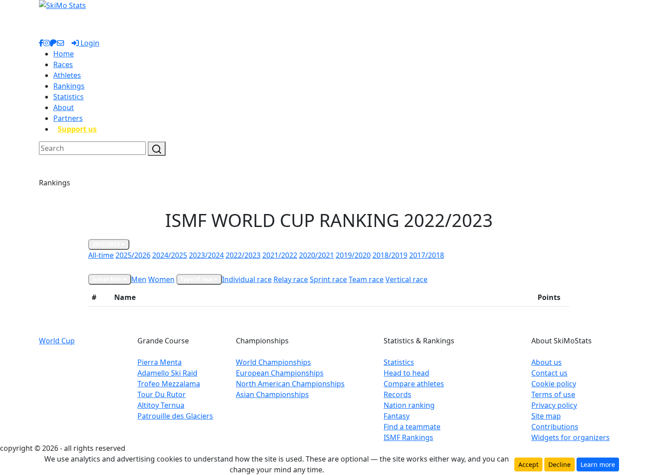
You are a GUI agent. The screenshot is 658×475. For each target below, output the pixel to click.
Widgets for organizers (570, 437)
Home (63, 54)
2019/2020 (353, 255)
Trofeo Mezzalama (168, 384)
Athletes (67, 75)
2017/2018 (426, 255)
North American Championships (290, 384)
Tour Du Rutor (161, 394)
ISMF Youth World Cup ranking (269, 266)
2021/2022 (279, 255)
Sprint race (328, 279)
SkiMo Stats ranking (118, 266)
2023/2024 (206, 255)
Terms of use (553, 394)
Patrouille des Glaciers (175, 416)
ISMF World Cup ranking (186, 266)
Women (161, 279)
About (63, 107)
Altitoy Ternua (160, 405)
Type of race (197, 279)
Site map (546, 416)
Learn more (598, 464)
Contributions (554, 427)
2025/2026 (132, 255)
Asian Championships (272, 394)
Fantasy (397, 416)
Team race (366, 279)
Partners (68, 118)
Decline (559, 464)
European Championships (280, 373)
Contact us (549, 373)
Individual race (247, 279)
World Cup (57, 341)
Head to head (406, 373)
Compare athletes (414, 384)
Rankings (69, 86)
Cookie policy (553, 384)
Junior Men (108, 279)
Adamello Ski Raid (167, 373)
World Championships (273, 362)
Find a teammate (412, 427)
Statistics (68, 97)
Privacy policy (554, 405)
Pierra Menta (159, 362)
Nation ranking (409, 405)
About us (546, 362)
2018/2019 (389, 255)
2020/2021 (316, 255)
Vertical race (406, 279)
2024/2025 (169, 255)
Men (138, 279)
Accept (528, 464)
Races (63, 64)
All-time (101, 255)
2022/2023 (107, 244)
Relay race (290, 279)
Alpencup (331, 266)
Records (397, 394)
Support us (77, 129)
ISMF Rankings (408, 437)
